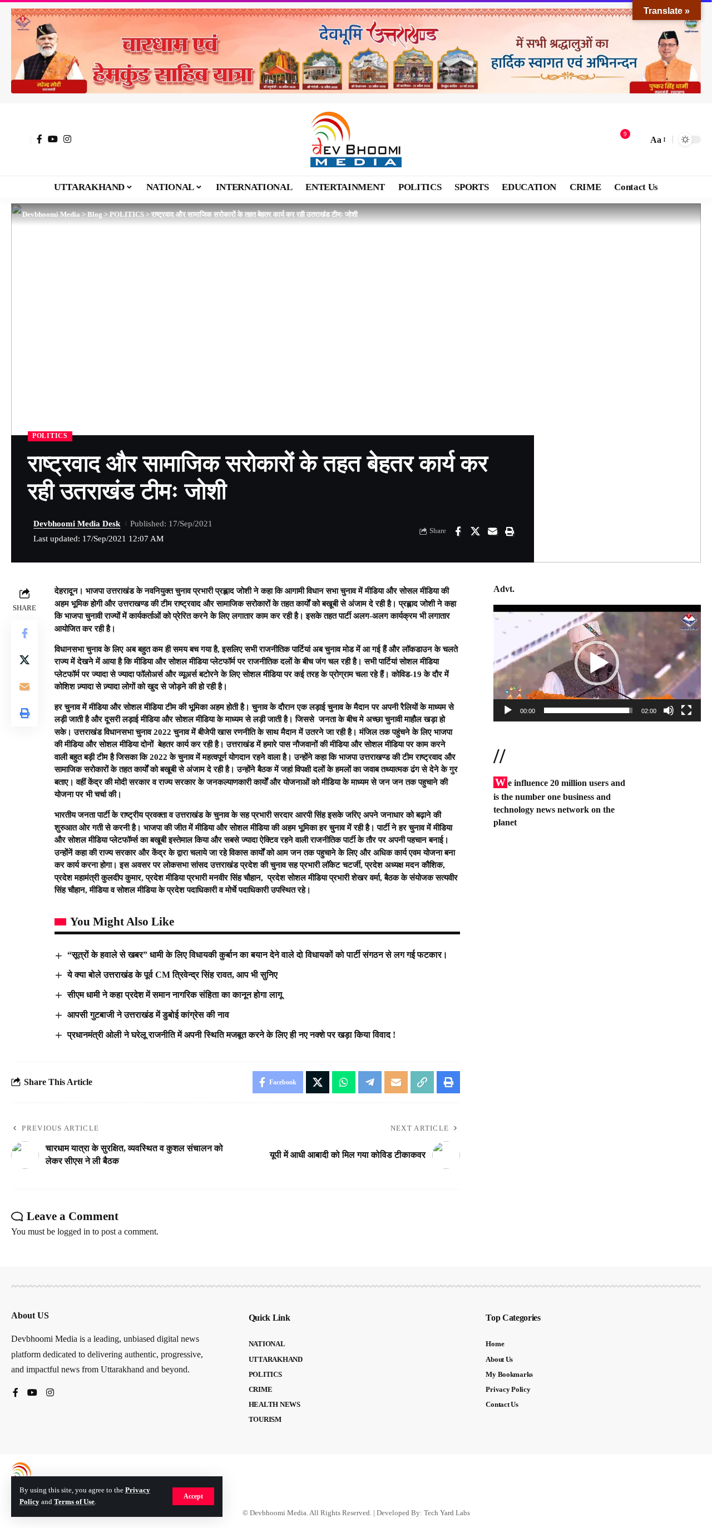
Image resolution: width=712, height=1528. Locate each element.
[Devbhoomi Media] (355, 139)
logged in (73, 1231)
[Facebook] (39, 139)
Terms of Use (74, 1502)
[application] (597, 663)
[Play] (507, 710)
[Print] (509, 531)
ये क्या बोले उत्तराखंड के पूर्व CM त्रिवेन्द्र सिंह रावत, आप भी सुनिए (172, 974)
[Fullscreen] (686, 710)
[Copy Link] (422, 1082)
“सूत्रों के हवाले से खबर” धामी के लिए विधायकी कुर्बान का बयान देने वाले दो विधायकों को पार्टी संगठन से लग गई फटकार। (257, 954)
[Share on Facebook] (458, 531)
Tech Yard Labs (447, 1513)
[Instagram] (67, 139)
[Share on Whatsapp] (343, 1082)
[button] (193, 1496)
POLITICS (50, 435)
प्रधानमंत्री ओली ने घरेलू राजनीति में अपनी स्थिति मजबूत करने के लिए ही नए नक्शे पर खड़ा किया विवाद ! (231, 1034)
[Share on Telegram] (370, 1082)
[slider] (588, 710)
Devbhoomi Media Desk (76, 523)
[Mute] (668, 710)
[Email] (492, 531)
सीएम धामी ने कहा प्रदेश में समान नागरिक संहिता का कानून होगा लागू (174, 994)
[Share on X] (475, 531)
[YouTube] (53, 139)
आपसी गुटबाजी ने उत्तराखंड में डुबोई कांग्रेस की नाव (148, 1014)
